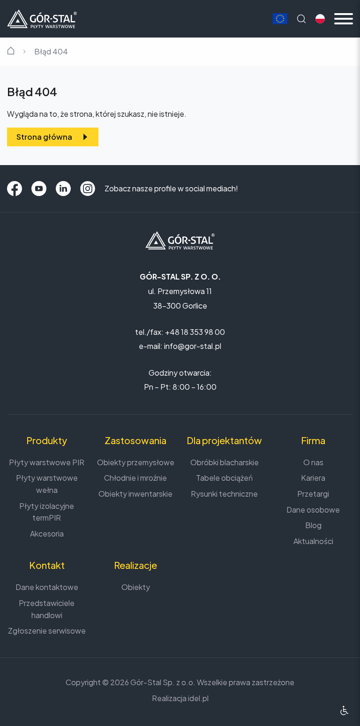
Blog (313, 525)
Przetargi (313, 494)
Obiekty (135, 587)
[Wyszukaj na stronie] (301, 18)
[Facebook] (14, 188)
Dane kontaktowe (46, 587)
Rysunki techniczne (224, 494)
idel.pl (198, 698)
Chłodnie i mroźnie (135, 478)
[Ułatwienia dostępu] (344, 710)
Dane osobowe (313, 509)
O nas (313, 462)
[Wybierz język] (320, 18)
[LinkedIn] (63, 188)
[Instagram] (87, 188)
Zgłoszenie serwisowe (47, 630)
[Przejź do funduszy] (279, 19)
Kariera (313, 478)
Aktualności (313, 541)
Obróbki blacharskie (224, 462)
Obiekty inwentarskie (135, 494)
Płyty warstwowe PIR (46, 462)
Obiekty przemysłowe (135, 462)
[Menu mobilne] (343, 18)
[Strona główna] (42, 18)
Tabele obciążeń (224, 478)
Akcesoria (47, 533)
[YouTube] (38, 188)
